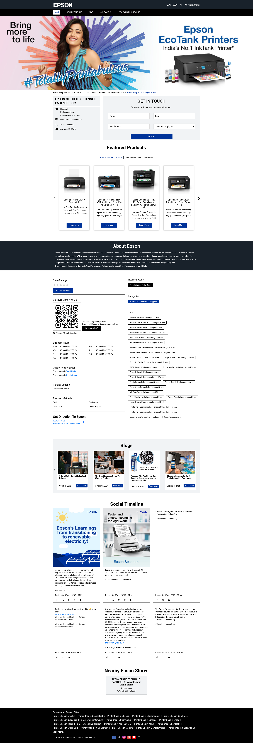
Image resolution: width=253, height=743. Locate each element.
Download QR (91, 328)
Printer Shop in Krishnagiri (65, 728)
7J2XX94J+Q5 (59, 421)
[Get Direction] (82, 422)
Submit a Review (63, 291)
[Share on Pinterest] (68, 600)
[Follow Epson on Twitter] (118, 737)
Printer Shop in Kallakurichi (88, 724)
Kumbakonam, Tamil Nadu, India (66, 423)
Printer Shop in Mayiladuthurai (150, 728)
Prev (54, 198)
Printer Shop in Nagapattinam (182, 728)
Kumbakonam (72, 375)
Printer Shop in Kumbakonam (94, 728)
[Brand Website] (139, 737)
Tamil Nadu (71, 371)
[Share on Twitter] (74, 600)
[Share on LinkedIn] (62, 600)
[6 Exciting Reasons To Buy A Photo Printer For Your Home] (180, 462)
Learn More (74, 225)
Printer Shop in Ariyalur (64, 716)
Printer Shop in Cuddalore (65, 720)
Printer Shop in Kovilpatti (168, 724)
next (198, 198)
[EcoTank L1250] (74, 181)
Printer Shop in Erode (169, 720)
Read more (81, 486)
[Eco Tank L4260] (179, 181)
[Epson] (63, 5)
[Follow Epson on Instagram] (123, 737)
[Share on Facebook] (57, 600)
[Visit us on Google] (129, 737)
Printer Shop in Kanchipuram (117, 724)
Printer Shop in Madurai (122, 728)
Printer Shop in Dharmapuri (119, 720)
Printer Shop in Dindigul (145, 720)
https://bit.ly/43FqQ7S (115, 643)
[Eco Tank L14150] (109, 181)
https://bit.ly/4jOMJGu (64, 614)
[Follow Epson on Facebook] (113, 737)
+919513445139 (67, 125)
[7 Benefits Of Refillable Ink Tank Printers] (73, 462)
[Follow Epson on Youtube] (134, 737)
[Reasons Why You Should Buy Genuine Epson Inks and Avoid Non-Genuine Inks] (144, 462)
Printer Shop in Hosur (63, 724)
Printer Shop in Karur (144, 724)
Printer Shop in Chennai (118, 716)
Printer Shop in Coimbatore (175, 716)
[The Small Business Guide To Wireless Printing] (109, 462)
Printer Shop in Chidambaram (146, 716)
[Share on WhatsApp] (80, 600)
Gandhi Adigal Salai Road (140, 285)
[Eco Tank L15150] (144, 181)
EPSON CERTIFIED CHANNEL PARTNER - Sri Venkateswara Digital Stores (126, 682)
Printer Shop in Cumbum (91, 720)
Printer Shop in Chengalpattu (91, 716)
